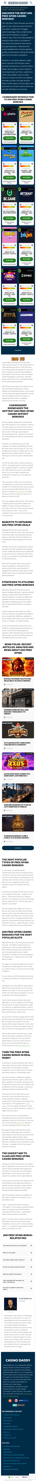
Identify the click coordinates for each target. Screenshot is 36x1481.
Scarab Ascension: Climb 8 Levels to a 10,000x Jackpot (16, 837)
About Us (6, 1432)
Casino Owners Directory (12, 1461)
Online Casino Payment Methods (14, 1455)
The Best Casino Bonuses (12, 1446)
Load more (18, 848)
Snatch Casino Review (9, 264)
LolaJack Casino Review (26, 263)
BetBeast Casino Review (26, 222)
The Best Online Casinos (11, 1415)
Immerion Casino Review (26, 343)
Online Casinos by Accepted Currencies (16, 1458)
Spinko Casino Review (26, 303)
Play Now (9, 138)
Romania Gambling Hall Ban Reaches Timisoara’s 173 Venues (16, 712)
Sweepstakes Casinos (11, 1426)
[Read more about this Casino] (9, 114)
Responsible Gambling (11, 1469)
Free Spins (7, 1423)
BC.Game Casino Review (9, 222)
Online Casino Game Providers (13, 1429)
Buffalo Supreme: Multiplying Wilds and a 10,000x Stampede (17, 680)
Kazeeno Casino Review (26, 182)
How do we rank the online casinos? (15, 1463)
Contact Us (7, 1435)
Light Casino (21, 491)
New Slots (7, 1449)
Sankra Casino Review (26, 142)
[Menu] (5, 3)
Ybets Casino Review (10, 142)
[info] (15, 124)
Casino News (8, 1452)
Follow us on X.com (10, 1438)
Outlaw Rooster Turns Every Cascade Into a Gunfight (17, 744)
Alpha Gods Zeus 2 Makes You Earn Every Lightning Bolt (17, 775)
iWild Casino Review (9, 303)
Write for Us (7, 1466)
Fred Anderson (25, 1298)
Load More (18, 350)
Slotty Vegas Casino (24, 1045)
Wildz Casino (20, 1123)
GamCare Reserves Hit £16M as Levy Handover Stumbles (17, 806)
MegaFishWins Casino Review (9, 182)
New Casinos (8, 1418)
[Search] (31, 3)
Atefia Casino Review (10, 344)
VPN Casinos (8, 1421)
